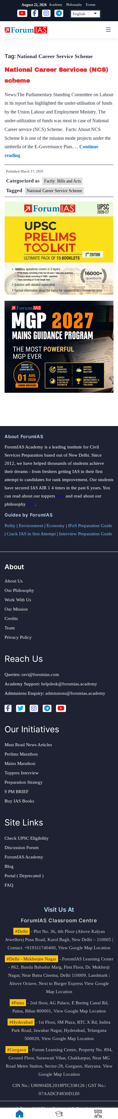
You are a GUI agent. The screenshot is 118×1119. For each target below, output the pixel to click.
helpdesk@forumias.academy (69, 683)
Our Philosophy (19, 590)
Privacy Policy (18, 637)
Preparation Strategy (24, 782)
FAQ (9, 885)
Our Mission (16, 609)
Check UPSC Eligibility (27, 838)
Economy (56, 525)
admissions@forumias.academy (75, 693)
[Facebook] (8, 708)
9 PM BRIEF (16, 791)
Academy (55, 4)
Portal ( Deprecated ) (24, 875)
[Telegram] (47, 708)
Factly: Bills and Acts (62, 181)
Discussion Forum (22, 847)
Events (90, 4)
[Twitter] (20, 708)
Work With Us (18, 599)
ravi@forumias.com (40, 674)
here (60, 496)
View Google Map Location (84, 947)
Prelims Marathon (21, 754)
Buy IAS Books (19, 801)
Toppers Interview (22, 772)
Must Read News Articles (28, 744)
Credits (11, 618)
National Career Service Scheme (54, 191)
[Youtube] (61, 708)
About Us (14, 581)
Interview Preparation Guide (85, 533)
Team (10, 627)
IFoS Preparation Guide (90, 525)
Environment (31, 525)
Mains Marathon (20, 763)
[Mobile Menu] (107, 30)
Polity (10, 525)
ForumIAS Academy (24, 857)
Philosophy (74, 4)
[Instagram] (34, 708)
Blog (9, 866)
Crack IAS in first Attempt (31, 533)
